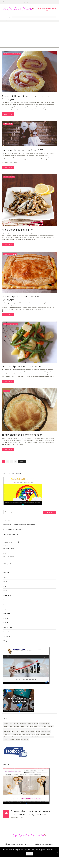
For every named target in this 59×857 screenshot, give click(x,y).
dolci (31, 726)
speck (33, 734)
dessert (22, 726)
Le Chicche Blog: (9, 2)
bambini (16, 723)
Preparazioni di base (10, 609)
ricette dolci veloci (16, 734)
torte (32, 736)
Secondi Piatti (16, 54)
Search (49, 512)
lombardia (21, 729)
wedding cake (24, 739)
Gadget (42, 840)
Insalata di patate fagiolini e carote (21, 366)
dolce (27, 726)
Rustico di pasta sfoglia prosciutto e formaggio (22, 298)
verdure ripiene (49, 736)
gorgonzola (50, 726)
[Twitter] (6, 17)
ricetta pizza (7, 734)
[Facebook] (2, 17)
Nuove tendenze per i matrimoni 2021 (22, 150)
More (15, 17)
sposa (37, 734)
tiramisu (43, 734)
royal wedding (26, 734)
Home (4, 21)
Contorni (7, 324)
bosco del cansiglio (44, 723)
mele (34, 729)
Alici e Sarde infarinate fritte (17, 229)
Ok (29, 853)
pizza (18, 731)
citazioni (6, 726)
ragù (22, 731)
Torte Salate (7, 636)
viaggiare (11, 739)
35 (15, 461)
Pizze (5, 604)
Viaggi (5, 641)
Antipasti (6, 568)
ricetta (38, 731)
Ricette (6, 54)
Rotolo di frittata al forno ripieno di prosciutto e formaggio (28, 98)
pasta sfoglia (7, 731)
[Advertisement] (29, 36)
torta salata (15, 736)
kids (4, 586)
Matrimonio (8, 124)
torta (48, 734)
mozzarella (39, 729)
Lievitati (5, 591)
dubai (35, 726)
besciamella (23, 723)
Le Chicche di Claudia (27, 843)
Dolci (5, 581)
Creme (5, 577)
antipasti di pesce (8, 723)
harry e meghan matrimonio (10, 729)
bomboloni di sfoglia (33, 723)
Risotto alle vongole (8, 548)
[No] (57, 852)
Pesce (6, 177)
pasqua (46, 729)
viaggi (5, 739)
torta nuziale (7, 736)
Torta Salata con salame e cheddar (22, 434)
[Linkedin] (9, 17)
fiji (39, 726)
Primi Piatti (6, 613)
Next (21, 461)
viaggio (18, 739)
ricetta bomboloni (45, 731)
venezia (42, 736)
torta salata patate (24, 736)
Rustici (13, 254)
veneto (36, 736)
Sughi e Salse (7, 632)
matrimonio (28, 729)
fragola (44, 726)
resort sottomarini (30, 731)
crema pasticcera (14, 726)
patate (13, 731)
